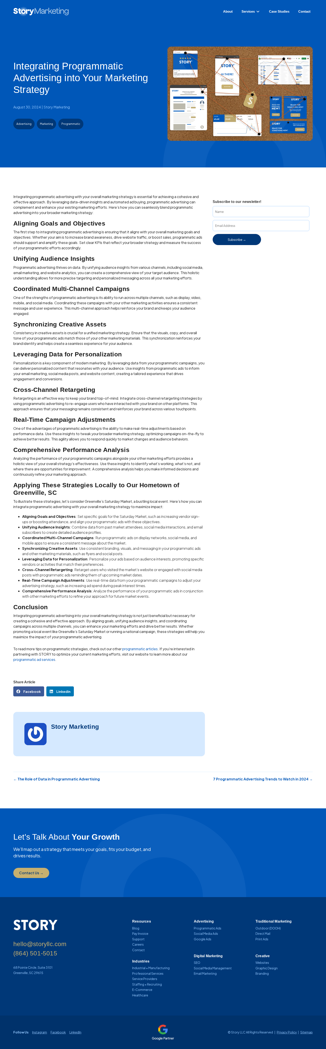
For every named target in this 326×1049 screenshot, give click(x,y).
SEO (197, 963)
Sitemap (306, 1032)
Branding (262, 973)
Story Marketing (56, 107)
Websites (262, 963)
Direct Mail (262, 933)
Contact (138, 950)
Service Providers (144, 979)
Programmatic (70, 124)
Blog (135, 928)
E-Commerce (142, 990)
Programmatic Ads (207, 928)
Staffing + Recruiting (147, 984)
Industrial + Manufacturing (151, 968)
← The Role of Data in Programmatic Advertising (56, 779)
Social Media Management (213, 968)
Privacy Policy (287, 1032)
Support (138, 939)
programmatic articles (140, 648)
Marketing (46, 124)
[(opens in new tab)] (163, 1031)
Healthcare (140, 995)
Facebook (58, 1032)
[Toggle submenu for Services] (258, 11)
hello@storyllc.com (40, 944)
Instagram (39, 1032)
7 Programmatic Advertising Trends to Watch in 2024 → (263, 779)
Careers (138, 944)
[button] (237, 239)
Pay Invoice (140, 933)
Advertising (23, 124)
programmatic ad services (34, 659)
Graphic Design (266, 968)
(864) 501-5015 (35, 953)
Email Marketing (205, 973)
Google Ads (202, 939)
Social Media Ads (206, 933)
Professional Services (147, 973)
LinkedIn (75, 1032)
